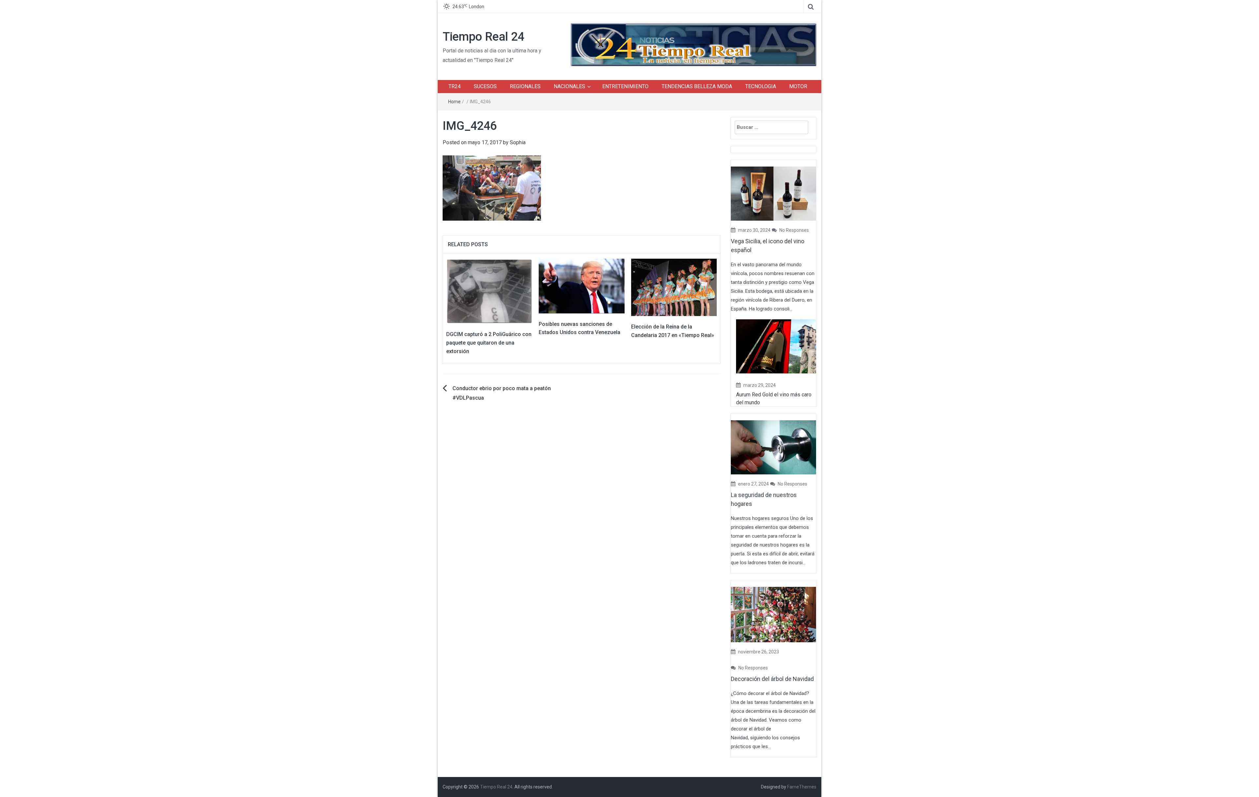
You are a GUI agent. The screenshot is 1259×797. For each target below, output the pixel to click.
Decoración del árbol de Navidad (772, 678)
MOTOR (798, 86)
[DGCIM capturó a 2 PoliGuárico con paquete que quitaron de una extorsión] (489, 291)
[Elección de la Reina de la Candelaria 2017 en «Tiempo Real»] (674, 287)
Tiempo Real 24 (483, 37)
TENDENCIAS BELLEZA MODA (697, 86)
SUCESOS (485, 86)
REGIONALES (525, 86)
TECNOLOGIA (760, 86)
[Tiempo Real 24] (693, 44)
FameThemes (801, 786)
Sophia (518, 142)
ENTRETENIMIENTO (625, 86)
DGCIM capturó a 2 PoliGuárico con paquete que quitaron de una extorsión (488, 342)
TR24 (455, 86)
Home (454, 101)
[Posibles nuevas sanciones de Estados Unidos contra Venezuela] (582, 286)
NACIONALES (569, 86)
